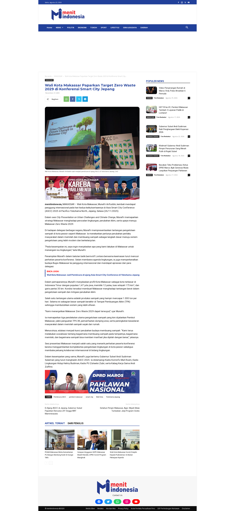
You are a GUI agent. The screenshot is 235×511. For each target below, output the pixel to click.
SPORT (104, 27)
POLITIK (70, 27)
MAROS (149, 175)
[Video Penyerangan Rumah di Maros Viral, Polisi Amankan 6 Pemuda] (151, 90)
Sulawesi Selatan (153, 136)
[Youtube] (188, 2)
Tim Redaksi (159, 98)
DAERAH (144, 27)
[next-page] (51, 463)
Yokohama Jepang (113, 397)
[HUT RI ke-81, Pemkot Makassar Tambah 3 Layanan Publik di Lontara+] (151, 109)
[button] (187, 27)
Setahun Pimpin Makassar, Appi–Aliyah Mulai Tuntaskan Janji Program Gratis (120, 409)
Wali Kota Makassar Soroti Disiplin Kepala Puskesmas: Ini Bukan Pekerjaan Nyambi (123, 455)
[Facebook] (178, 2)
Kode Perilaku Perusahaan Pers (143, 508)
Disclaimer (186, 508)
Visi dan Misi (110, 508)
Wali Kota (99, 397)
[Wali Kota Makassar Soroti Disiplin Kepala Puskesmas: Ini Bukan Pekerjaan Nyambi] (125, 440)
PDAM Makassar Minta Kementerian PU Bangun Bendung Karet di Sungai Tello (59, 455)
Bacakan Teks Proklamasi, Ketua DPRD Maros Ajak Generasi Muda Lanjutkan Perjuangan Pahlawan (173, 168)
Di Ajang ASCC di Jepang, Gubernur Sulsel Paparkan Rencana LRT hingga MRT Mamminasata (63, 411)
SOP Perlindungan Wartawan (168, 508)
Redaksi (100, 508)
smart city (89, 397)
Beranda (48, 76)
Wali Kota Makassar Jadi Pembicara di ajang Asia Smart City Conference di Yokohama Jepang (93, 275)
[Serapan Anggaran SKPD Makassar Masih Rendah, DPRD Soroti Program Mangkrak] (92, 440)
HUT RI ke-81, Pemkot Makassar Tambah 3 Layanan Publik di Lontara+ (173, 110)
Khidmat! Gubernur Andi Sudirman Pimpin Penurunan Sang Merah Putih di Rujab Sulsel (174, 148)
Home (49, 27)
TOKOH (93, 27)
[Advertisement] (117, 52)
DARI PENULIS (76, 423)
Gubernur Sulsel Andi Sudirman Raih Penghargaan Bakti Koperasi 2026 (173, 129)
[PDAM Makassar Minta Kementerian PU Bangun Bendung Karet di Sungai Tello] (60, 440)
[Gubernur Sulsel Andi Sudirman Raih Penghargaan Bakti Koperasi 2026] (151, 129)
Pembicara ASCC (60, 397)
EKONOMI (82, 27)
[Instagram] (181, 2)
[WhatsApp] (66, 99)
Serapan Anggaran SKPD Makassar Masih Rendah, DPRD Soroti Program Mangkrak (91, 455)
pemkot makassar (76, 397)
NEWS (58, 27)
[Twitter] (185, 2)
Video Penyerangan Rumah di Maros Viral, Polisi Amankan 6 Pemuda (172, 91)
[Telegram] (85, 99)
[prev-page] (46, 463)
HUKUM (149, 98)
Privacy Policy (123, 508)
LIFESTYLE (115, 27)
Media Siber (90, 508)
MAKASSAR (58, 76)
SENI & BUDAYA (130, 27)
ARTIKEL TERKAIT (55, 423)
